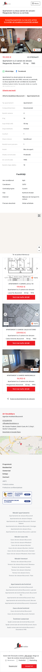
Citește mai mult (9, 90)
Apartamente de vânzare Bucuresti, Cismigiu (21, 526)
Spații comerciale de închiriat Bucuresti (21, 622)
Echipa (5, 474)
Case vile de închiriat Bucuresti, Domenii (21, 614)
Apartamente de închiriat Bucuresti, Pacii (21, 597)
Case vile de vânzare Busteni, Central (21, 548)
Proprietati (7, 464)
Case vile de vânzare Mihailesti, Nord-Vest (21, 554)
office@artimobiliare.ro (11, 423)
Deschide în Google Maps (12, 432)
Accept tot (29, 666)
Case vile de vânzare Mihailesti (21, 542)
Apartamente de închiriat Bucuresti (21, 587)
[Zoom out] (39, 250)
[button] (3, 40)
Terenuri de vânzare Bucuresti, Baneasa (21, 564)
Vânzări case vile (21, 537)
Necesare (10, 660)
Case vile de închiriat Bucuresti (21, 611)
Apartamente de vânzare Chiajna (21, 518)
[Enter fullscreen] (39, 215)
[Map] (21, 233)
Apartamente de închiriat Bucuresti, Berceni (21, 600)
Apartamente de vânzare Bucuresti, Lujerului (21, 532)
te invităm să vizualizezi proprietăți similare (21, 22)
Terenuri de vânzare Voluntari (21, 570)
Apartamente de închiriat (21, 584)
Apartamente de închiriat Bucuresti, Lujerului (21, 590)
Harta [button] (38, 50)
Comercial (6, 471)
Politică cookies (8, 484)
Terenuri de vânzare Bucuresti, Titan (21, 575)
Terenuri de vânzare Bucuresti (21, 561)
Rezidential (7, 467)
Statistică (22, 660)
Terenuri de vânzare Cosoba (21, 567)
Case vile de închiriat (21, 608)
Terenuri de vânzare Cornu (21, 573)
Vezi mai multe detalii (21, 297)
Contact (6, 477)
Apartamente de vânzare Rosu (21, 529)
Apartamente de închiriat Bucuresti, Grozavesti (21, 603)
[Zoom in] (39, 247)
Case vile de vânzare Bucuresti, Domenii (21, 551)
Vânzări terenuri (21, 559)
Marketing (33, 660)
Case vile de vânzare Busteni (21, 545)
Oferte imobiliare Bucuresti (13, 96)
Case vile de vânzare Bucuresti (21, 540)
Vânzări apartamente (21, 513)
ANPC (5, 481)
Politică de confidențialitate (12, 487)
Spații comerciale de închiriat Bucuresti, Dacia (21, 624)
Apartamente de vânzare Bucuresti (21, 516)
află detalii (28, 656)
